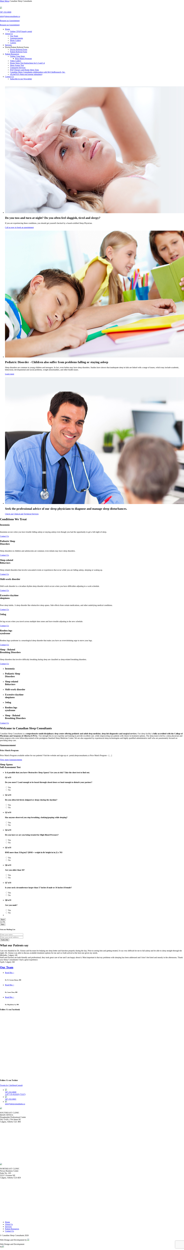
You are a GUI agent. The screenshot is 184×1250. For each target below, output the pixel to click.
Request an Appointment (10, 21)
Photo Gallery (15, 40)
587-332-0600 (5, 12)
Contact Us (9, 77)
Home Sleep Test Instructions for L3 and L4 (27, 63)
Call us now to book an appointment (19, 227)
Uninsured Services (17, 68)
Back (3, 919)
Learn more (9, 374)
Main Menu (4, 1)
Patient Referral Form (18, 52)
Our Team (14, 36)
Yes (9, 787)
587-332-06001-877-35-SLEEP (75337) (15, 1093)
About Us (9, 34)
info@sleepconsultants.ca (10, 16)
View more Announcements (11, 760)
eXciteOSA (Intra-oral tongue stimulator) (26, 74)
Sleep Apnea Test (17, 65)
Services (8, 45)
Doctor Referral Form (18, 49)
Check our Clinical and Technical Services (22, 514)
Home (7, 29)
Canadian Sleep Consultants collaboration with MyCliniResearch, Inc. (37, 72)
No (9, 790)
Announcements (16, 38)
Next (2, 924)
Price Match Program (23, 58)
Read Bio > (9, 973)
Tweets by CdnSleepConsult (11, 1085)
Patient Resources (12, 54)
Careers (13, 43)
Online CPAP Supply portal (21, 31)
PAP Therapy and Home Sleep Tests (24, 70)
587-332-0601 (10, 1099)
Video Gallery (15, 61)
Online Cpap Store (17, 56)
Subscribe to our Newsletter (21, 79)
